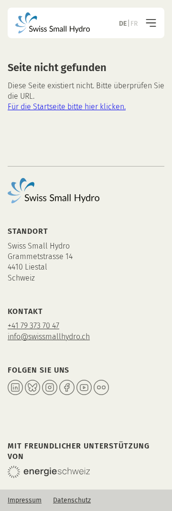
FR (134, 24)
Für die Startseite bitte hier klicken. (67, 106)
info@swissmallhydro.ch (49, 336)
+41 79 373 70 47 (33, 325)
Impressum (25, 500)
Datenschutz (72, 500)
